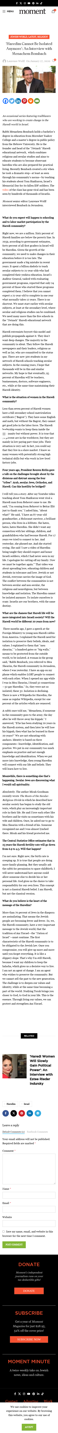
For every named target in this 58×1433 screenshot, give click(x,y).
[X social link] (21, 3)
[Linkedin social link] (37, 3)
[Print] (31, 101)
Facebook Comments (37, 1132)
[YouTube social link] (29, 3)
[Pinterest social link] (33, 3)
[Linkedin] (18, 101)
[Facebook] (5, 101)
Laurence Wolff (16, 61)
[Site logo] (32, 11)
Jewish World (18, 37)
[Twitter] (12, 101)
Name (6, 1188)
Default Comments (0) (13, 1132)
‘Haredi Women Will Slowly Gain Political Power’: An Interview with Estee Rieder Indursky (42, 1070)
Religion (42, 37)
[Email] (37, 101)
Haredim (11, 1104)
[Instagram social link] (25, 3)
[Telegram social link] (38, 1113)
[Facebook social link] (17, 3)
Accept (29, 1427)
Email (6, 1203)
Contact (11, 1401)
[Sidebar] (4, 434)
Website (7, 1217)
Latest (32, 37)
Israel (26, 1104)
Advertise (30, 1401)
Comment (9, 1150)
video (5, 189)
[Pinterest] (24, 101)
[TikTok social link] (41, 3)
